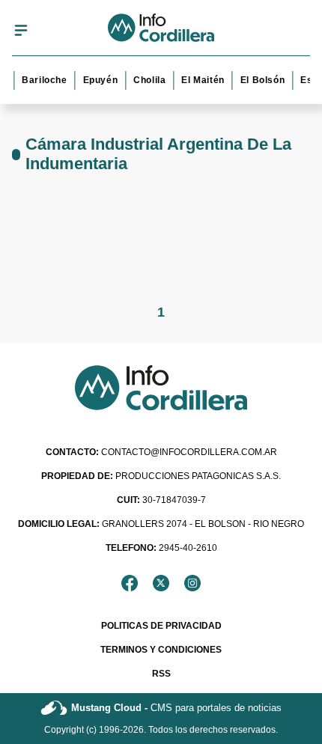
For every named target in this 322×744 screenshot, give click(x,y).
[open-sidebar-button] (21, 30)
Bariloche (42, 80)
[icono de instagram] (192, 583)
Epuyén (99, 80)
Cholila (148, 80)
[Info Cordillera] (161, 29)
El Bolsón (261, 80)
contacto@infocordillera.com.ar (161, 452)
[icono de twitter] (161, 583)
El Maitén (201, 80)
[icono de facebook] (129, 583)
